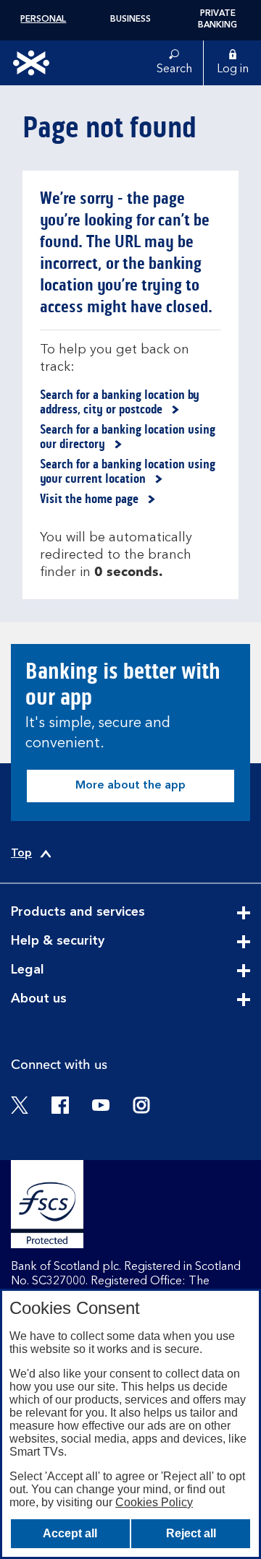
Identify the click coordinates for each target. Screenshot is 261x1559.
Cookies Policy (154, 1502)
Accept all (70, 1533)
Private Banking (217, 19)
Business (130, 19)
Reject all (191, 1533)
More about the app (130, 785)
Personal (43, 19)
